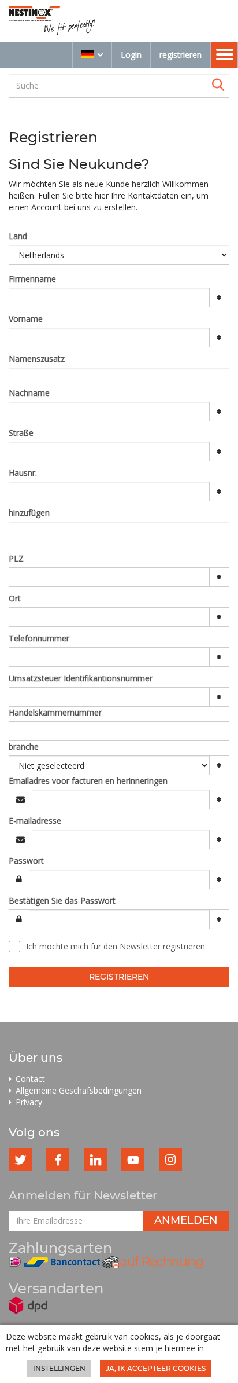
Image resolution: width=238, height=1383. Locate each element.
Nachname (29, 392)
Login (131, 54)
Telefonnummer (39, 638)
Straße (21, 432)
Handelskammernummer (55, 712)
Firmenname (32, 278)
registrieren (180, 54)
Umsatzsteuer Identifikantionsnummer (81, 678)
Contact (30, 1078)
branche (24, 746)
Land (18, 235)
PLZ (16, 558)
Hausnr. (23, 472)
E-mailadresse (35, 820)
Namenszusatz (37, 358)
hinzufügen (29, 512)
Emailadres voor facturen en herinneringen (88, 780)
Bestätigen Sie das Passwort (62, 900)
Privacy (29, 1101)
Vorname (26, 318)
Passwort (26, 860)
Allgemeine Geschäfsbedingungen (79, 1090)
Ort (15, 598)
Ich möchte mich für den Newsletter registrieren (115, 946)
